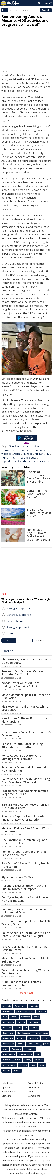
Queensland (34, 1022)
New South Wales (25, 1033)
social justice (28, 457)
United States (33, 1043)
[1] (35, 1147)
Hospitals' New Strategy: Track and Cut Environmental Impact (24, 887)
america (23, 1065)
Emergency (16, 1049)
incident (17, 1070)
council (18, 1027)
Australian (29, 1011)
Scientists (7, 1059)
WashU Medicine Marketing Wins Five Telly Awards (26, 971)
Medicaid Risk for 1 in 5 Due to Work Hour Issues (25, 829)
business (7, 1027)
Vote (9, 640)
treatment (25, 450)
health (36, 1016)
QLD (38, 1054)
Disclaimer (6, 1095)
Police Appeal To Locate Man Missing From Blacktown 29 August (25, 780)
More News (26, 992)
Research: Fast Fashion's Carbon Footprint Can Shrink (22, 672)
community (8, 1011)
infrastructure (42, 1033)
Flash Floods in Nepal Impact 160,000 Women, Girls (25, 922)
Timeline (7, 651)
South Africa (16, 446)
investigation (8, 1043)
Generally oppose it (18, 621)
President (39, 1059)
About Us (33, 1091)
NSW (5, 1016)
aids (28, 446)
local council (8, 1033)
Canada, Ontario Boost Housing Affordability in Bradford (22, 745)
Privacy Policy (8, 1091)
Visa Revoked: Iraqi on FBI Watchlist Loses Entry (24, 708)
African (39, 453)
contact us (13, 1173)
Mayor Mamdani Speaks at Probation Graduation (25, 696)
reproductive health (13, 461)
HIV (47, 453)
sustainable (30, 1049)
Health (4, 10)
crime (5, 1049)
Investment (8, 1038)
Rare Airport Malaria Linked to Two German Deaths (24, 948)
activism (33, 461)
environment (8, 1022)
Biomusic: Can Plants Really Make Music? (39, 513)
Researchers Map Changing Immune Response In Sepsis (24, 792)
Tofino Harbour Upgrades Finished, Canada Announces (24, 853)
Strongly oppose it (18, 627)
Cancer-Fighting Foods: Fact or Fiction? (37, 494)
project (46, 1043)
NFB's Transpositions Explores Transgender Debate (21, 983)
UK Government (25, 1054)
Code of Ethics (35, 1083)
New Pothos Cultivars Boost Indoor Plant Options (24, 719)
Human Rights (10, 457)
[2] (37, 1147)
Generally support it (19, 614)
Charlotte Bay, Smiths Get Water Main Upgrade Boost (26, 661)
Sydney (27, 1059)
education (21, 1038)
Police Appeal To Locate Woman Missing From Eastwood (22, 757)
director (38, 446)
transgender (9, 450)
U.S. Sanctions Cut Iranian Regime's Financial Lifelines (24, 841)
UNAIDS (45, 461)
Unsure (11, 633)
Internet (6, 1070)
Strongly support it (18, 608)
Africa (16, 453)
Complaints (34, 1095)
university (33, 1006)
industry (45, 1038)
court (42, 1065)
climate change (9, 1065)
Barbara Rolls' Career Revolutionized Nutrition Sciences (25, 806)
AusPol (21, 1043)
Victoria (14, 1016)
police (18, 1011)
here (30, 431)
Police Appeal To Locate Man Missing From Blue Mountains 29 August (25, 934)
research (42, 1011)
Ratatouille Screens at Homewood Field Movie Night (23, 768)
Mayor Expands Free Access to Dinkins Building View (26, 960)
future (18, 1059)
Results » (40, 640)
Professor (25, 1016)
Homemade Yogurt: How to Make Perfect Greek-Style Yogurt (39, 534)
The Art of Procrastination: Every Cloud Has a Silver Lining (38, 476)
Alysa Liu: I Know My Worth (19, 877)
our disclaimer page (34, 1173)
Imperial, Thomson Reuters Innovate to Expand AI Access (25, 910)
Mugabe (28, 453)
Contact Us (33, 1087)
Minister (21, 1022)
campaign (39, 450)
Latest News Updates (8, 1085)
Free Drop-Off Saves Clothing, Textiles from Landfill (26, 865)
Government (20, 1006)
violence (6, 453)
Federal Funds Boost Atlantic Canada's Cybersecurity (26, 733)
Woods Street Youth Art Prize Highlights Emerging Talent (20, 684)
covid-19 (34, 1027)
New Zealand (9, 1054)
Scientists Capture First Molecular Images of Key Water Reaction (23, 818)
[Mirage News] (10, 3)
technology (34, 1038)
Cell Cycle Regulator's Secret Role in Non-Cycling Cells (24, 899)
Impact (33, 1065)
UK (26, 1027)
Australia (7, 1006)
